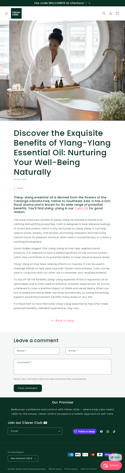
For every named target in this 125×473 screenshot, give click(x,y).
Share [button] (20, 188)
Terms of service (88, 469)
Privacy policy (71, 469)
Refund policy (55, 469)
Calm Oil (81, 208)
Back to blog (65, 320)
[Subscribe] (59, 431)
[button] (6, 13)
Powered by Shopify (36, 469)
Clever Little (21, 469)
